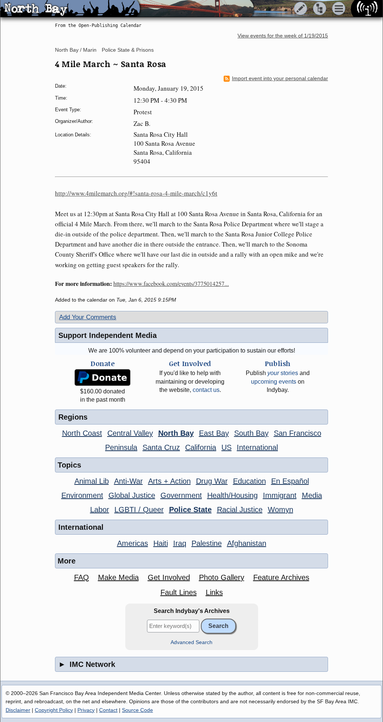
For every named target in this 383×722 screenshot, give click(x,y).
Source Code (137, 710)
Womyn (280, 509)
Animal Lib (91, 481)
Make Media (118, 577)
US (226, 447)
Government (181, 495)
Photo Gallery (221, 577)
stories (282, 373)
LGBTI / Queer (139, 509)
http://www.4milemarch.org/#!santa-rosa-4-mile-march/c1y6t (136, 193)
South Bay (251, 433)
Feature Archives (281, 577)
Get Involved (169, 577)
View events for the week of (283, 36)
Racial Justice (240, 509)
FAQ (81, 577)
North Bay (176, 433)
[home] (70, 9)
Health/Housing (232, 495)
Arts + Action (169, 481)
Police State (190, 509)
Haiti (160, 543)
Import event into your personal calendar (280, 78)
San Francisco (297, 433)
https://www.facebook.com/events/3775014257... (171, 283)
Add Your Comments (87, 317)
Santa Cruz (161, 447)
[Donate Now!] (102, 377)
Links (214, 592)
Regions (73, 417)
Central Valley (130, 433)
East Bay (214, 433)
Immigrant (280, 495)
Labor (99, 509)
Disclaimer (18, 710)
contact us (206, 390)
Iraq (179, 543)
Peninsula (121, 447)
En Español (290, 481)
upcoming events (273, 381)
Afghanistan (246, 543)
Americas (132, 543)
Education (249, 481)
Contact (108, 710)
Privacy (86, 710)
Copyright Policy (54, 710)
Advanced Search (191, 642)
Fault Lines (178, 592)
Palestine (207, 543)
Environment (82, 495)
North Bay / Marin (75, 50)
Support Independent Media (107, 335)
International (257, 447)
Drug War (212, 481)
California (200, 447)
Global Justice (131, 495)
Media (312, 495)
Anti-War (128, 481)
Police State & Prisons (128, 50)
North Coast (82, 433)
